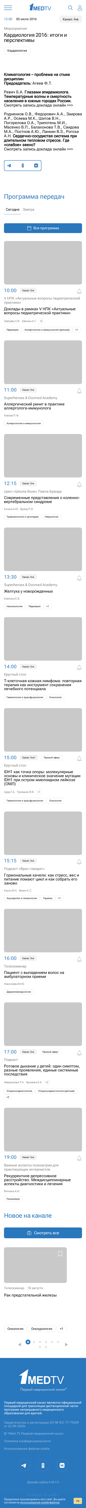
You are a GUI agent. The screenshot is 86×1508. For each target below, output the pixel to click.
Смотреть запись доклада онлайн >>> (38, 105)
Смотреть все (46, 1232)
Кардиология (17, 50)
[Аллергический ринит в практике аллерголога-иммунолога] (43, 383)
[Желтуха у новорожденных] (43, 568)
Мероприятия (15, 29)
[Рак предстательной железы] (35, 1289)
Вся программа (46, 228)
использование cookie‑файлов (40, 1502)
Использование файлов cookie (27, 1449)
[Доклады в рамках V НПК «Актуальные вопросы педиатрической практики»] (43, 287)
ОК (77, 1501)
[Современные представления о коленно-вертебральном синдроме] (43, 477)
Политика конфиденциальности (27, 1441)
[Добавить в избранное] (60, 1254)
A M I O (54, 1482)
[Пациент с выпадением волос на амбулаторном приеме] (43, 951)
